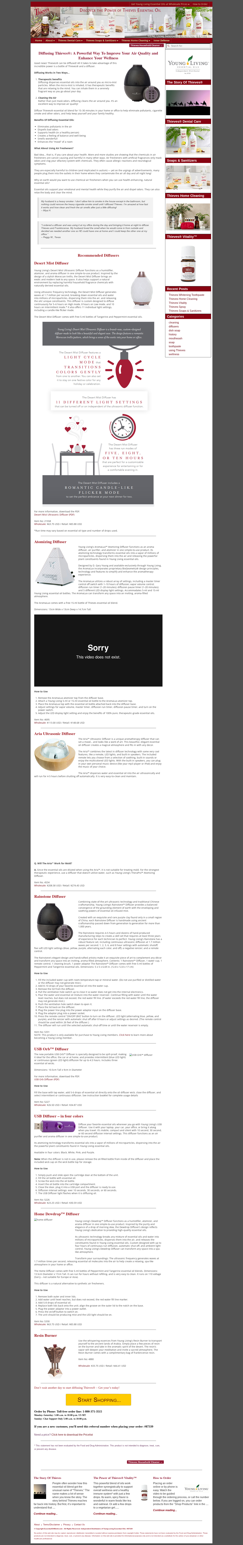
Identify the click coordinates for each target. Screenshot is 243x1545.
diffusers (174, 326)
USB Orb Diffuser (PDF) (46, 1079)
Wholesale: (40, 524)
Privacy (67, 1524)
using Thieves (177, 350)
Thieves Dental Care (69, 40)
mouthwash (175, 338)
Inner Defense (161, 40)
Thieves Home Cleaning (135, 40)
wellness (174, 354)
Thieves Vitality (178, 302)
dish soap (174, 330)
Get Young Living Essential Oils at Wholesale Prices (159, 4)
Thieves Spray (177, 306)
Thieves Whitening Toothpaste (186, 295)
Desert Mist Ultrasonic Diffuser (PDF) (54, 514)
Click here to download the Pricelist (72, 1434)
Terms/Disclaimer (51, 1524)
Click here (124, 1034)
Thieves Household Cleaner (146, 45)
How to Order (200, 4)
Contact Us (79, 1524)
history (173, 334)
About (49, 40)
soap (172, 342)
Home (38, 40)
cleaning (174, 322)
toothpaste (175, 346)
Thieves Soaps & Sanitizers (101, 40)
